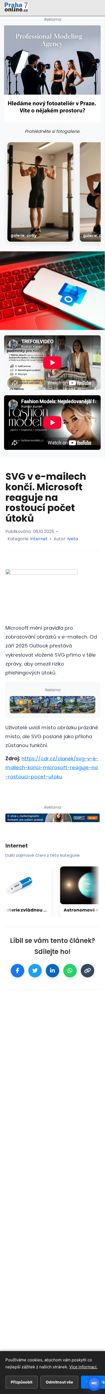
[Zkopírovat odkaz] (87, 970)
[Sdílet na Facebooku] (17, 970)
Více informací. (83, 1366)
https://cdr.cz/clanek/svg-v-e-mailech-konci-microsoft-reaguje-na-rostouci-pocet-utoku (52, 767)
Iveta (72, 539)
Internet (39, 539)
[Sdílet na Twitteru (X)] (35, 970)
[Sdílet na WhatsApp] (70, 970)
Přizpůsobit (21, 1382)
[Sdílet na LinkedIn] (52, 970)
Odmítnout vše (59, 1382)
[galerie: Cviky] (40, 192)
